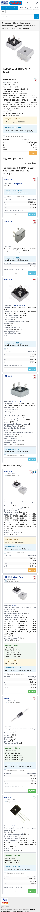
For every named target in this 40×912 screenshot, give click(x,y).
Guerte (13, 85)
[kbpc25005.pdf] (34, 280)
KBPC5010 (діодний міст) (14, 577)
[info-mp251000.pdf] (34, 222)
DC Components (17, 184)
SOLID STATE (16, 401)
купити (33, 153)
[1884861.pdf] (34, 377)
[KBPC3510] (34, 472)
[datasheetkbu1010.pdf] (34, 798)
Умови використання (18, 911)
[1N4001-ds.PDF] (34, 699)
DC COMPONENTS (18, 305)
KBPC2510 (8, 179)
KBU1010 (7, 797)
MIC (13, 247)
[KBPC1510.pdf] (35, 80)
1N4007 (7, 698)
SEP (13, 826)
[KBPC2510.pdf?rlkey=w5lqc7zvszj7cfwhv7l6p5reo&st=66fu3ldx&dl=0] (34, 180)
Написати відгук (30, 163)
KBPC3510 (8, 471)
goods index (5, 907)
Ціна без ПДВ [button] (24, 8)
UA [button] (36, 8)
